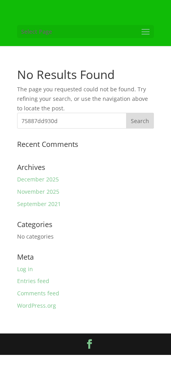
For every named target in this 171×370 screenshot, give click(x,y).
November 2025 (38, 191)
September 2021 (39, 204)
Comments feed (38, 293)
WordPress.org (36, 305)
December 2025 (38, 179)
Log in (25, 269)
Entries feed (33, 281)
